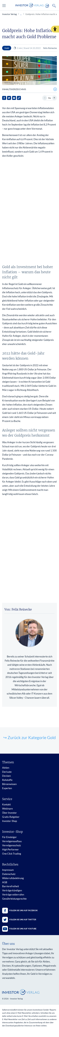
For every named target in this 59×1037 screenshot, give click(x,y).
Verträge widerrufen (13, 894)
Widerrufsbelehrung (13, 878)
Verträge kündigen (12, 890)
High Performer (10, 849)
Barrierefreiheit (10, 886)
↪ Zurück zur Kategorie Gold (29, 737)
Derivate (7, 771)
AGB (4, 882)
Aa (49, 98)
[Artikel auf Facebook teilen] (4, 98)
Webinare (7, 808)
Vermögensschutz (11, 845)
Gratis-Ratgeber (10, 816)
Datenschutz (8, 874)
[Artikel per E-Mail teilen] (14, 98)
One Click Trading (11, 853)
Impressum (8, 869)
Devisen (6, 775)
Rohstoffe (7, 779)
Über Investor (9, 812)
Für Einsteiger (9, 837)
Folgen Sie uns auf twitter (22, 919)
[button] (55, 29)
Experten (7, 788)
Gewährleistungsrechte (14, 898)
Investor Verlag (9, 14)
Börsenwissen (9, 784)
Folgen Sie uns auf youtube (22, 929)
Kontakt (6, 804)
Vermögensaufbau (12, 841)
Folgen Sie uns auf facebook (23, 910)
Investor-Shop (9, 820)
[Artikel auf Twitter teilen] (9, 98)
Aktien (5, 767)
